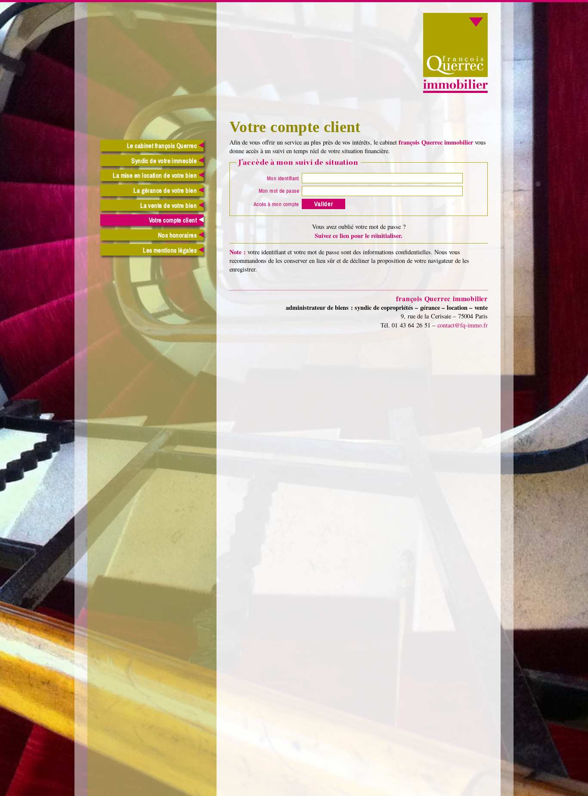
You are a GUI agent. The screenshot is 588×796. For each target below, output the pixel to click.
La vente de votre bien (168, 206)
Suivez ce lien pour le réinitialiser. (358, 235)
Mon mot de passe (279, 191)
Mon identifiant (283, 178)
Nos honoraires (177, 235)
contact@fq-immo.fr (462, 325)
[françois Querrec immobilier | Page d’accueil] (455, 90)
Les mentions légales (170, 251)
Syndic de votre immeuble (164, 161)
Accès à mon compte (276, 204)
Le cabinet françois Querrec (162, 146)
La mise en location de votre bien (155, 176)
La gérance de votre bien (165, 191)
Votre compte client (173, 220)
